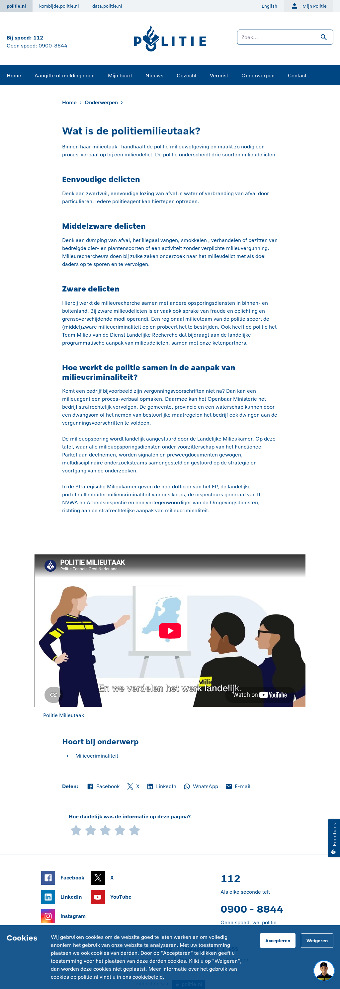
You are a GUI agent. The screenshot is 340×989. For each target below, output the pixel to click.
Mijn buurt (120, 75)
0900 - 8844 (251, 909)
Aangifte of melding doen (65, 75)
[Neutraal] (105, 829)
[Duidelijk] (120, 829)
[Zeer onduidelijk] (76, 829)
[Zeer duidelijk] (134, 829)
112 (38, 38)
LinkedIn (161, 786)
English (269, 6)
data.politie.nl (107, 6)
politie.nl (16, 6)
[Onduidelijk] (90, 829)
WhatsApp (200, 786)
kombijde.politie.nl (59, 6)
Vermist (219, 75)
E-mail (237, 786)
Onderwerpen (258, 75)
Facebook (103, 786)
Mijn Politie (314, 6)
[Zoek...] (285, 40)
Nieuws (154, 75)
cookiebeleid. (148, 977)
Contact (297, 75)
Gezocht (187, 75)
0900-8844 (53, 45)
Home (14, 75)
